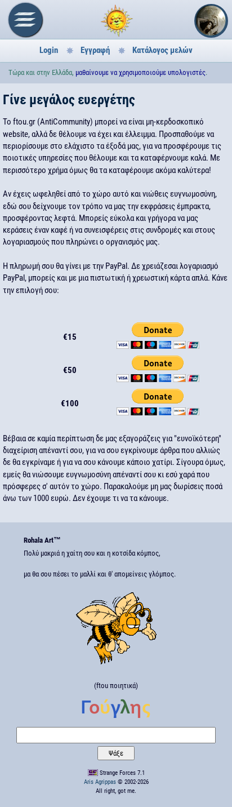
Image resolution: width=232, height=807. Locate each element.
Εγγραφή (95, 50)
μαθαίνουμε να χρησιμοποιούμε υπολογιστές (140, 72)
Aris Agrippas (100, 782)
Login (48, 50)
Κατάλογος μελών (162, 50)
